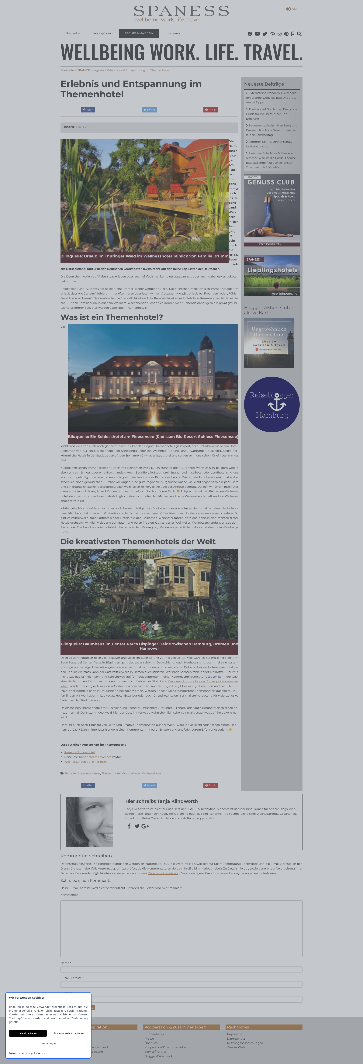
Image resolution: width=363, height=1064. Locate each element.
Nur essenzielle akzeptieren (69, 1033)
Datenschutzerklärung (21, 1053)
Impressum (40, 1053)
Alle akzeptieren (27, 1033)
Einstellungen (48, 1043)
